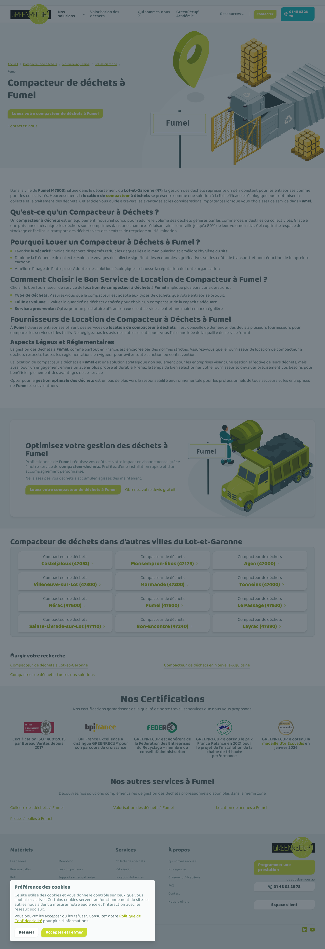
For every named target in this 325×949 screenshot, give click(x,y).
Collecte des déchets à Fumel (37, 807)
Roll (12, 877)
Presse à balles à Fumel (31, 818)
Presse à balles (20, 869)
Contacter (265, 14)
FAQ (171, 885)
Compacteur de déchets (40, 64)
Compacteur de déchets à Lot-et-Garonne (49, 665)
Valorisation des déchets (104, 14)
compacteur (118, 195)
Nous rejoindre (178, 901)
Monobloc (66, 861)
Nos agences (177, 869)
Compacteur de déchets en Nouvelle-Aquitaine (207, 665)
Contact (174, 893)
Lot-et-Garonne (106, 64)
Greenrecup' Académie (184, 877)
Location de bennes (130, 877)
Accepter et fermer (64, 932)
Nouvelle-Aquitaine (75, 64)
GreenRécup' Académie (187, 14)
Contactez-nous (22, 126)
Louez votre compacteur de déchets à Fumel (55, 113)
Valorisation (124, 869)
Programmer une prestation (274, 867)
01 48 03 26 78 (298, 14)
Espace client (284, 904)
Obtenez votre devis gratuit (150, 489)
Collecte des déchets (130, 861)
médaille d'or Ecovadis (283, 743)
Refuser (26, 932)
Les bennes (18, 861)
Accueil (13, 64)
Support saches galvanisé (77, 877)
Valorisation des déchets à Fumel (143, 807)
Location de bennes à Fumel (241, 807)
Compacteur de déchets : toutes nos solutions (52, 674)
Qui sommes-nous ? (154, 14)
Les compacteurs (71, 869)
